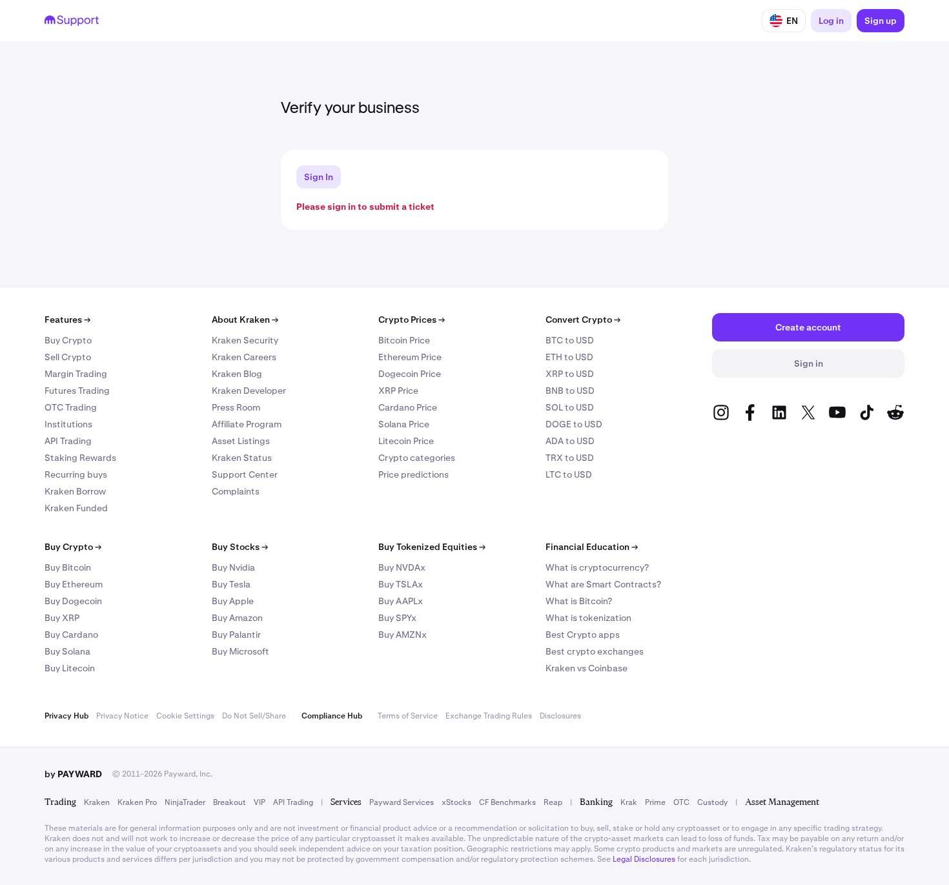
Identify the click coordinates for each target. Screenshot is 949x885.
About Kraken (245, 319)
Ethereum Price (410, 357)
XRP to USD (570, 374)
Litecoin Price (406, 441)
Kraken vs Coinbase (587, 668)
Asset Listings (241, 441)
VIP (259, 802)
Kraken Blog (237, 374)
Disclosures (560, 716)
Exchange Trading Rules (488, 716)
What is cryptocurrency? (597, 567)
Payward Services (401, 802)
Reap (553, 802)
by (73, 774)
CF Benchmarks (507, 802)
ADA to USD (570, 441)
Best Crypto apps (583, 634)
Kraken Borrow (75, 491)
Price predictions (413, 474)
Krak (628, 802)
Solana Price (403, 424)
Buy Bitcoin (68, 567)
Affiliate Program (246, 424)
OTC (681, 802)
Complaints (236, 491)
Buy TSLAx (400, 584)
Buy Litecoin (70, 668)
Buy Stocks (240, 547)
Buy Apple (233, 601)
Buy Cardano (71, 634)
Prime (655, 802)
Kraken (97, 802)
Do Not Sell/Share (254, 716)
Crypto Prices (411, 319)
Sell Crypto (68, 357)
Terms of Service (408, 716)
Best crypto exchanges (595, 651)
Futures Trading (77, 390)
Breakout (229, 802)
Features (67, 319)
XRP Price (398, 390)
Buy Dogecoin (73, 601)
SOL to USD (570, 407)
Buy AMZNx (402, 634)
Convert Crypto (583, 319)
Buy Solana (67, 651)
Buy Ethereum (74, 584)
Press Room (236, 407)
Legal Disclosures (644, 859)
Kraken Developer (249, 390)
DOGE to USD (574, 424)
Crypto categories (416, 457)
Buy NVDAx (401, 567)
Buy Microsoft (240, 651)
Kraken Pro (137, 802)
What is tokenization (588, 618)
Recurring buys (76, 474)
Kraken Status (242, 457)
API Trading (68, 441)
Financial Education (592, 547)
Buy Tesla (231, 584)
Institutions (68, 424)
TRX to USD (570, 457)
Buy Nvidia (233, 567)
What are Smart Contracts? (603, 584)
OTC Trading (71, 407)
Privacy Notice (122, 716)
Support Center (245, 474)
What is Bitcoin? (579, 601)
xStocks (456, 802)
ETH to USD (569, 357)
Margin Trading (76, 374)
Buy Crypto (68, 340)
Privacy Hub (66, 716)
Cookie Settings (185, 716)
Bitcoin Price (404, 340)
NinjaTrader (185, 802)
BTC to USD (570, 340)
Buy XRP (62, 618)
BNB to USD (570, 390)
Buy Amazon (237, 618)
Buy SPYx (397, 618)
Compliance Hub (331, 716)
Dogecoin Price (409, 374)
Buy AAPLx (400, 601)
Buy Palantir (236, 634)
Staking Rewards (80, 457)
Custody (712, 802)
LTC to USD (569, 474)
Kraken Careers (244, 357)
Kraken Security (245, 340)
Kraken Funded (76, 508)
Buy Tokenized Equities (431, 547)
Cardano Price (407, 407)
